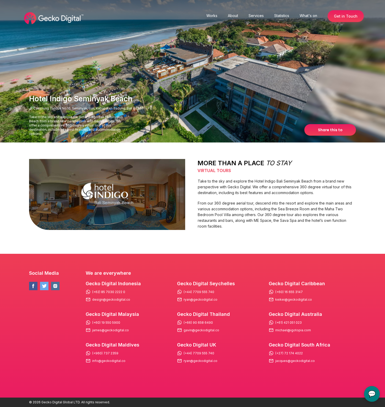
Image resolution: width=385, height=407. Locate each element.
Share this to (330, 130)
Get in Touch (346, 16)
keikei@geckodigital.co (293, 299)
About (233, 15)
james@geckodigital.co (110, 330)
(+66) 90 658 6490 (198, 322)
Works (211, 15)
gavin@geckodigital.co (201, 330)
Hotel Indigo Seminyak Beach (80, 98)
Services (256, 15)
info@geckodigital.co (108, 361)
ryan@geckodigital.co (200, 299)
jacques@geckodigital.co (295, 361)
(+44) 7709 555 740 (199, 292)
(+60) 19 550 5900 (106, 322)
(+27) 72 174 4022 (289, 353)
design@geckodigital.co (111, 299)
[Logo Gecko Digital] (53, 18)
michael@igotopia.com (293, 330)
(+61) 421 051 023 (288, 322)
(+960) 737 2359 (105, 353)
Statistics (281, 15)
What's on (308, 15)
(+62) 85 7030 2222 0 (108, 292)
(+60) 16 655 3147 (289, 292)
